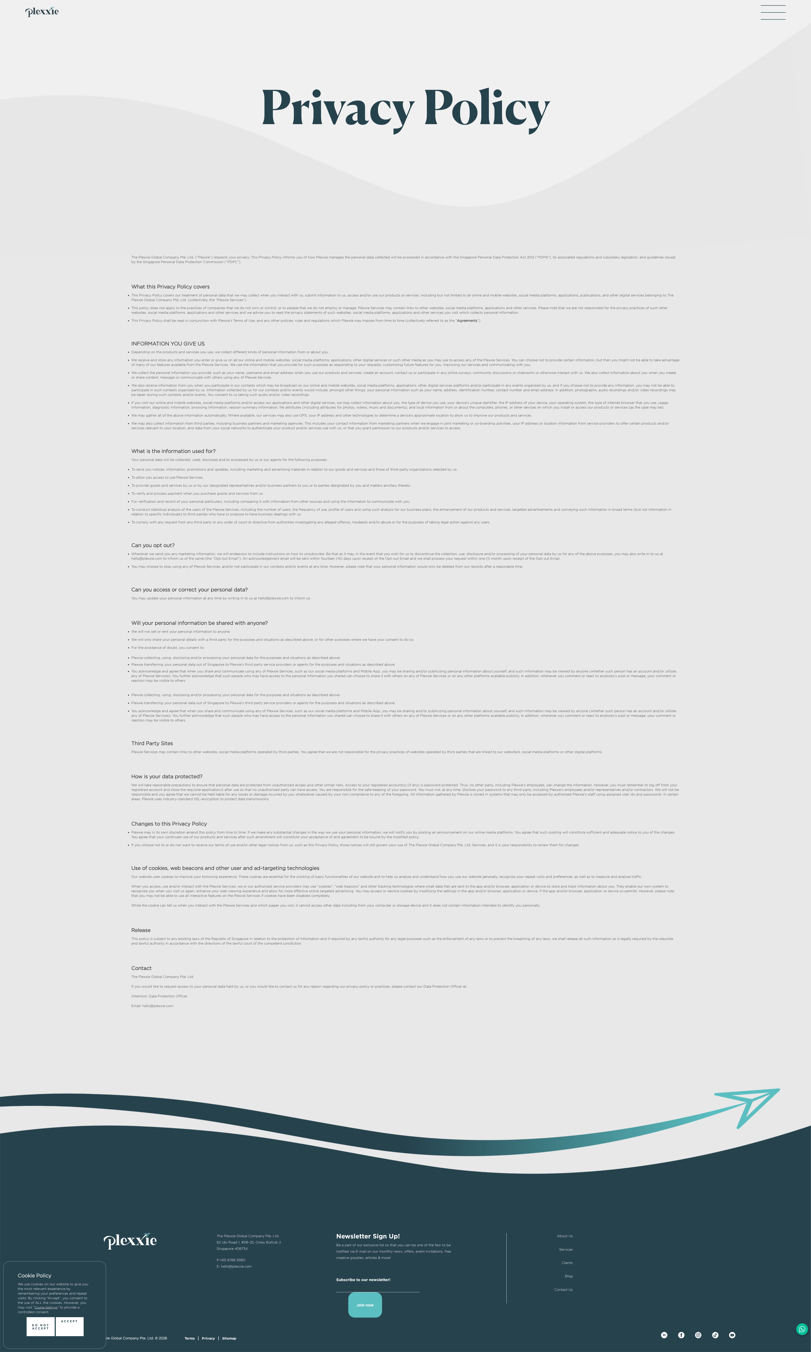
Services (566, 1249)
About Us (565, 1236)
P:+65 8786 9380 (231, 1260)
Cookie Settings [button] (46, 1307)
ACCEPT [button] (69, 1321)
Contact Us (563, 1289)
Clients (567, 1263)
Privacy (208, 1338)
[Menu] (773, 12)
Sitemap (229, 1338)
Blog (569, 1276)
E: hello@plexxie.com (234, 1266)
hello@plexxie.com (157, 1006)
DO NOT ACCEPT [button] (40, 1326)
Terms (190, 1338)
